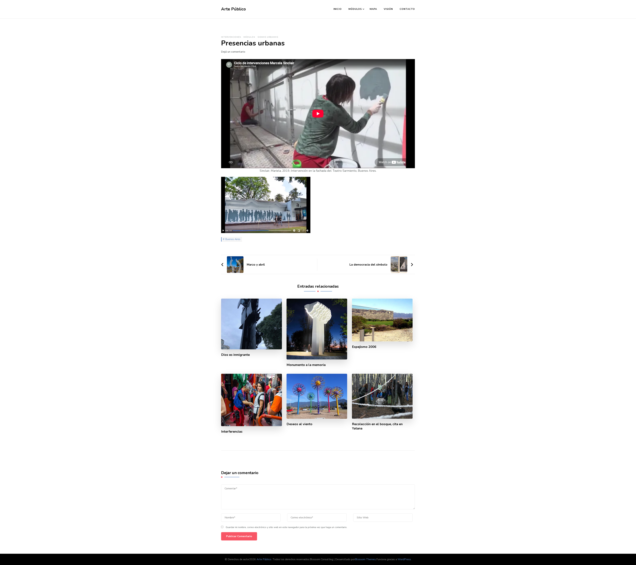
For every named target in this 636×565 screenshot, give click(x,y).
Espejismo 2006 (364, 347)
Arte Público (233, 9)
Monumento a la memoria (306, 365)
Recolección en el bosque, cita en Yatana (377, 426)
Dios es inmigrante (235, 355)
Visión (388, 9)
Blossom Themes (365, 559)
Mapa (373, 9)
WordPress (404, 559)
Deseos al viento (299, 424)
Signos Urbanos (268, 37)
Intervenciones (231, 37)
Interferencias (231, 431)
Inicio (337, 9)
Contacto (407, 9)
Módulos (355, 9)
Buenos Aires (232, 239)
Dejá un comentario (233, 52)
